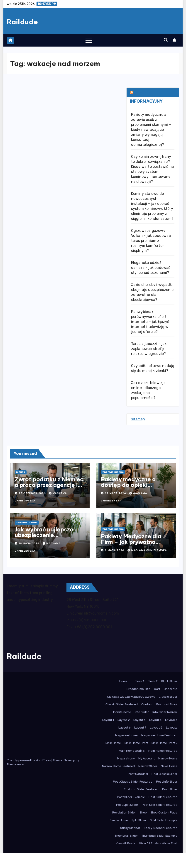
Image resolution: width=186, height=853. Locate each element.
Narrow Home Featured (118, 766)
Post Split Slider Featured (159, 804)
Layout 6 (124, 727)
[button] (166, 40)
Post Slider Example (131, 797)
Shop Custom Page (163, 812)
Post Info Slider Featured (141, 789)
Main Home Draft (136, 743)
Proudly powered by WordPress (29, 760)
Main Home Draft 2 (164, 743)
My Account (146, 758)
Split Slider (139, 820)
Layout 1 (108, 720)
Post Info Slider (166, 781)
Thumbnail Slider (126, 835)
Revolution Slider (124, 812)
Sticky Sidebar (130, 828)
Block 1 (139, 681)
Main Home (113, 743)
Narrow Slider (147, 766)
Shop (143, 812)
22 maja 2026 (116, 493)
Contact (147, 704)
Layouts (171, 727)
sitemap (138, 419)
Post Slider (169, 789)
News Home (169, 766)
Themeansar (15, 764)
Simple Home (119, 820)
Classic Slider (168, 696)
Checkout (170, 689)
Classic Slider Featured (121, 704)
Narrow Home (167, 758)
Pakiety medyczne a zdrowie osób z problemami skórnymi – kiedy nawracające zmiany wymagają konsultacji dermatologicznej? (151, 129)
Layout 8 (156, 727)
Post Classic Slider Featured (132, 781)
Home (123, 681)
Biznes (20, 472)
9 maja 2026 (115, 550)
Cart (157, 689)
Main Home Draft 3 (132, 750)
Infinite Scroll (122, 712)
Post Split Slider (127, 804)
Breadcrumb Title (138, 689)
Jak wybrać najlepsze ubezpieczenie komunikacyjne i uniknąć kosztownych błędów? (48, 538)
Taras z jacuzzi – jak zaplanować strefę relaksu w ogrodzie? (148, 349)
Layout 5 (171, 720)
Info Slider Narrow (164, 712)
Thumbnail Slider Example (159, 835)
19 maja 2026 (29, 543)
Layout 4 (155, 720)
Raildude (22, 21)
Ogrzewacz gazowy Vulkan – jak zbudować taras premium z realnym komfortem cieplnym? (151, 240)
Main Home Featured (162, 750)
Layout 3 (139, 720)
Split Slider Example (163, 820)
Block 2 (153, 681)
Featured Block (166, 704)
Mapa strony (126, 758)
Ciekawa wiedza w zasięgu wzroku (131, 696)
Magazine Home (126, 735)
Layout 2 (123, 720)
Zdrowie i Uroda (113, 472)
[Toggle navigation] (89, 40)
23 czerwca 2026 (33, 493)
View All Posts (125, 843)
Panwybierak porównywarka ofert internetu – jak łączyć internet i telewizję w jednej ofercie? (150, 322)
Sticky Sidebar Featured (160, 828)
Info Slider (142, 712)
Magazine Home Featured (159, 735)
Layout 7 (140, 727)
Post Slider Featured (163, 797)
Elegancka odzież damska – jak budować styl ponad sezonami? (151, 267)
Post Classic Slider (164, 774)
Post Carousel (138, 774)
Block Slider (169, 681)
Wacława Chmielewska (149, 550)
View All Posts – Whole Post (158, 843)
